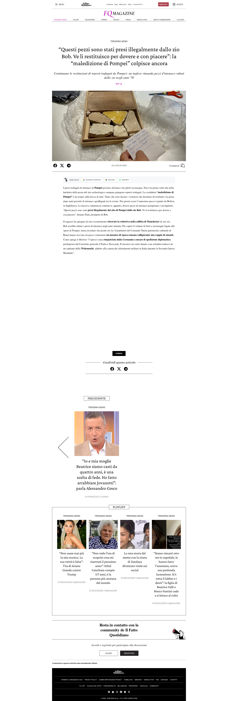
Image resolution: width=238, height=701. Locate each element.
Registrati (129, 653)
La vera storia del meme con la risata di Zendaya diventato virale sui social (134, 561)
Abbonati (163, 4)
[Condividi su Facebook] (55, 165)
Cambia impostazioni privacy (110, 680)
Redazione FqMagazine (73, 582)
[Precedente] (63, 447)
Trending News (60, 20)
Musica (116, 20)
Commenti (174, 165)
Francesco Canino (97, 497)
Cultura (180, 20)
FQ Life (76, 20)
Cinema (104, 20)
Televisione (90, 20)
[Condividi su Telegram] (69, 165)
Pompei (119, 353)
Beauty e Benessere (162, 20)
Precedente (97, 398)
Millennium (123, 4)
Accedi (108, 653)
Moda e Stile (142, 20)
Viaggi (128, 20)
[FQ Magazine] (119, 13)
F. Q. (120, 84)
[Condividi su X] (62, 165)
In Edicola (109, 4)
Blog (116, 4)
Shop (130, 4)
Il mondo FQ (137, 4)
